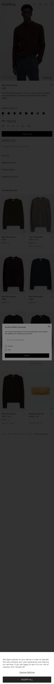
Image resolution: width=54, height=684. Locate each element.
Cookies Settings (27, 672)
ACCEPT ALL (27, 679)
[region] (27, 668)
